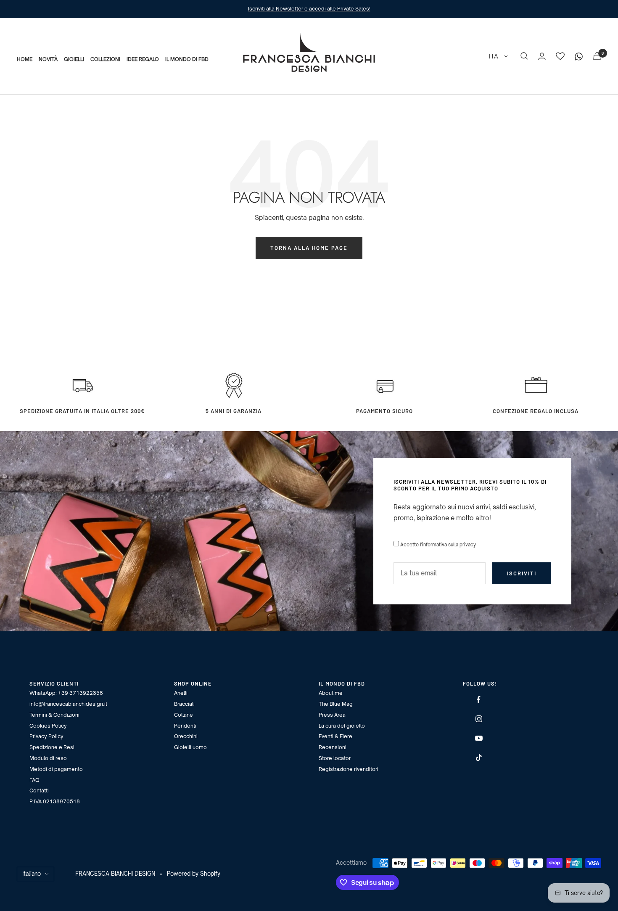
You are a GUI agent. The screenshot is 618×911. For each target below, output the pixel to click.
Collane (183, 715)
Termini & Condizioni (54, 715)
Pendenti (185, 726)
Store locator (335, 758)
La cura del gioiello (342, 726)
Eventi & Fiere (335, 736)
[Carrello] (597, 56)
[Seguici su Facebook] (478, 699)
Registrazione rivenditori (348, 769)
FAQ (34, 780)
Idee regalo (143, 59)
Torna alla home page (309, 247)
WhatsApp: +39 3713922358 (66, 693)
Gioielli (74, 59)
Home (24, 59)
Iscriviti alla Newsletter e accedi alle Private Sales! (309, 8)
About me (331, 693)
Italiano (31, 873)
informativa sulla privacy (449, 545)
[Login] (542, 56)
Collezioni (105, 59)
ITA (494, 55)
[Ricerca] (524, 56)
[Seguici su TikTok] (478, 757)
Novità (48, 59)
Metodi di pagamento (56, 769)
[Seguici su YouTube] (478, 738)
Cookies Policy (48, 726)
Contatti (39, 790)
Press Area (332, 715)
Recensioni (332, 747)
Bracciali (184, 704)
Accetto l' (438, 545)
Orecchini (186, 736)
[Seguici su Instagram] (478, 719)
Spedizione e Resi (51, 747)
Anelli (181, 693)
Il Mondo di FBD (187, 59)
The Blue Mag (336, 704)
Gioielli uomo (190, 747)
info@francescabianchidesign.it (68, 704)
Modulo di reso (48, 758)
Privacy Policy (46, 736)
